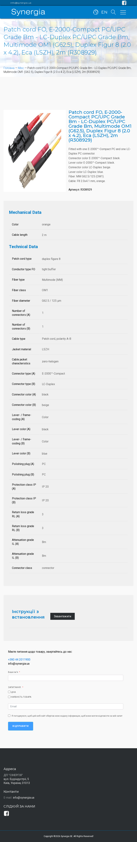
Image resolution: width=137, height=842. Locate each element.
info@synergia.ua (20, 3)
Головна (9, 68)
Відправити (20, 726)
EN (104, 12)
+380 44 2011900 (19, 659)
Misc (21, 68)
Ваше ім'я (13, 672)
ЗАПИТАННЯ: (14, 687)
